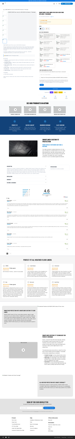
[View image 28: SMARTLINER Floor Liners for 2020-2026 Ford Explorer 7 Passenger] (5, 27)
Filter (8, 198)
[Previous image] (9, 26)
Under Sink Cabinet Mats (16, 428)
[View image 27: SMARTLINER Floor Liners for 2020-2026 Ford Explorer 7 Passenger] (5, 22)
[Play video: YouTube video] (45, 109)
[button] (59, 4)
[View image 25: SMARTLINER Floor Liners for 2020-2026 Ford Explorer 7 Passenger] (5, 13)
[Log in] (54, 4)
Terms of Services (57, 437)
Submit (41, 84)
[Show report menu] (67, 208)
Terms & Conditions (49, 82)
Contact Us (32, 430)
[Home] (3, 9)
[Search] (57, 4)
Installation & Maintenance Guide (36, 420)
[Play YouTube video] (23, 350)
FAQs (31, 422)
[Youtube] (6, 437)
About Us (50, 426)
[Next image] (35, 26)
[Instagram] (9, 437)
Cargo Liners (14, 422)
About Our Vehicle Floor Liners (54, 424)
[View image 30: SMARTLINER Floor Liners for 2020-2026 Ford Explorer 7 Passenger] (5, 36)
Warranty (32, 426)
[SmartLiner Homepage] (10, 3)
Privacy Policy (61, 82)
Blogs (49, 428)
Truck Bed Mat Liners (16, 424)
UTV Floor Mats (15, 426)
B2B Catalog (50, 430)
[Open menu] (3, 4)
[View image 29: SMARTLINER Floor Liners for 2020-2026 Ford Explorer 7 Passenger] (5, 32)
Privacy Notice (36, 411)
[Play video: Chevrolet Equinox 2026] (15, 109)
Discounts (50, 420)
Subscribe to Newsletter (49, 407)
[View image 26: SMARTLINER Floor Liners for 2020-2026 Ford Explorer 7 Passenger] (5, 17)
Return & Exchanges (34, 424)
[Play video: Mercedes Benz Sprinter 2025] (60, 109)
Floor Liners (14, 420)
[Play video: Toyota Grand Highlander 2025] (30, 109)
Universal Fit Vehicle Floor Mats (18, 430)
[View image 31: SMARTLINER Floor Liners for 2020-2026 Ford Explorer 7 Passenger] (5, 41)
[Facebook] (3, 437)
